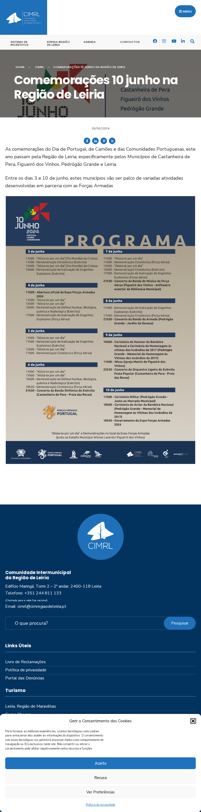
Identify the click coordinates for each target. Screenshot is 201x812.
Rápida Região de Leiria (58, 43)
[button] (193, 721)
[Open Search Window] (192, 41)
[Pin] (104, 143)
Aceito (101, 763)
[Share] (87, 143)
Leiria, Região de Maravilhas (30, 706)
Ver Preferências (100, 792)
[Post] (112, 143)
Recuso (100, 777)
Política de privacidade (100, 805)
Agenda (89, 42)
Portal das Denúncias (24, 678)
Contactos (130, 42)
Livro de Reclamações (25, 662)
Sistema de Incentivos (19, 43)
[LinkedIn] (183, 41)
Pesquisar (179, 623)
